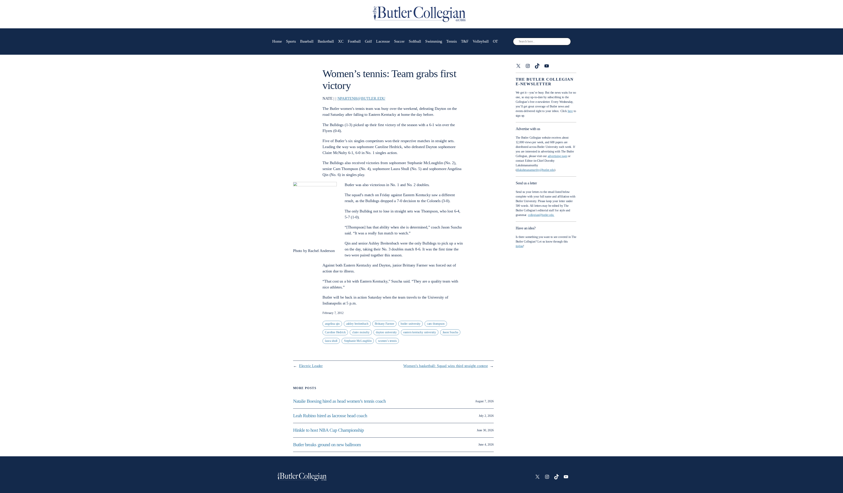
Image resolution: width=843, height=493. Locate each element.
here (570, 111)
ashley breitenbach (357, 323)
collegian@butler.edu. (541, 215)
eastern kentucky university (419, 332)
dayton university (386, 332)
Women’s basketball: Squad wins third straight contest (445, 366)
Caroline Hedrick (335, 332)
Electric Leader (311, 366)
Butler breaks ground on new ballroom (327, 444)
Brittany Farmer (384, 323)
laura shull (331, 341)
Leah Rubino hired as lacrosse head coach (330, 415)
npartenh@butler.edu (361, 98)
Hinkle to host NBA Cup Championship (328, 430)
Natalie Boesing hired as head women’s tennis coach (340, 401)
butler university (410, 323)
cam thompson (436, 323)
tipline (519, 246)
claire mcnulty (360, 332)
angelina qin (332, 323)
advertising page (557, 156)
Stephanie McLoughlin (357, 341)
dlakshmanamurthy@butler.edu (535, 170)
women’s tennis (387, 341)
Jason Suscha (450, 332)
